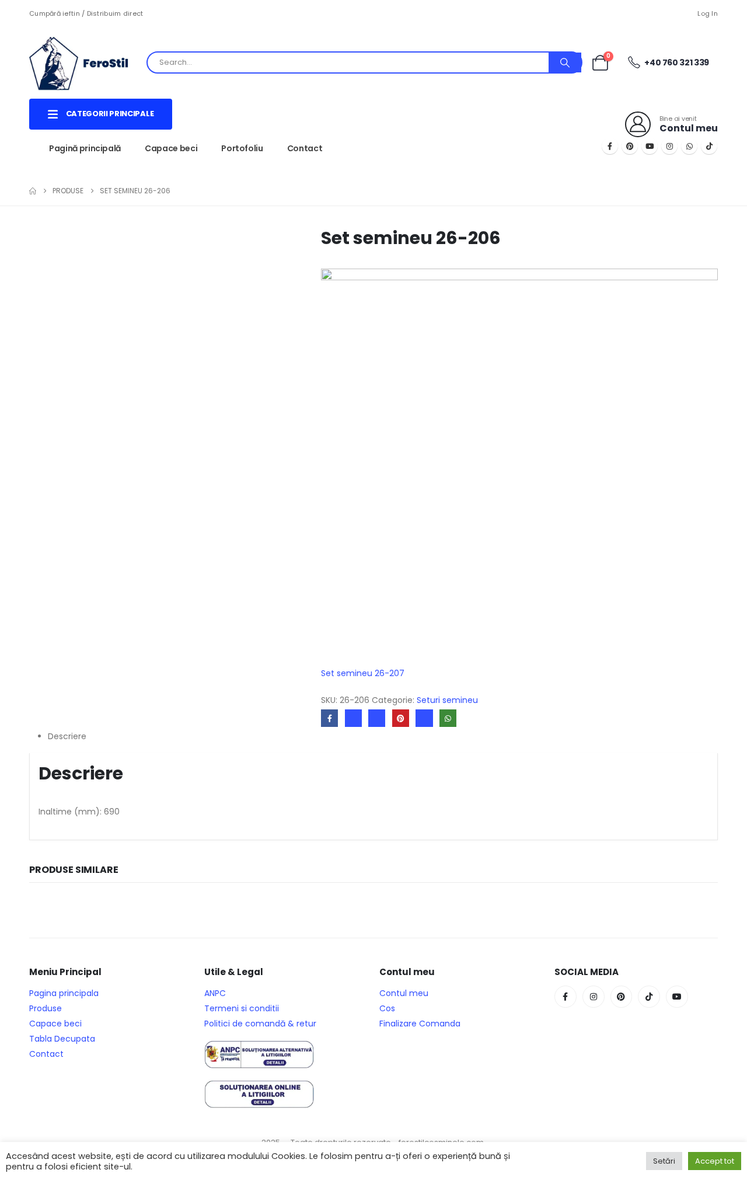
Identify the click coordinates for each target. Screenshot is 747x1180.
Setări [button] (664, 1161)
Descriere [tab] (67, 736)
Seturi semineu (447, 700)
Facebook (329, 717)
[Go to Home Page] (32, 191)
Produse (45, 1008)
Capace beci (171, 148)
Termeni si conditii (241, 1008)
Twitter (353, 717)
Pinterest (400, 717)
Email (424, 717)
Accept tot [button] (714, 1161)
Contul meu (403, 993)
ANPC (215, 993)
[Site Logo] (87, 62)
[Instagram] (669, 146)
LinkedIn (376, 717)
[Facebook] (610, 146)
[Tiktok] (709, 146)
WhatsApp (447, 717)
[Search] (565, 62)
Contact (305, 148)
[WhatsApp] (689, 146)
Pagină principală (85, 148)
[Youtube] (649, 146)
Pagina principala (64, 993)
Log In (707, 13)
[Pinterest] (630, 146)
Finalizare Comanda (419, 1023)
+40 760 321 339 (676, 62)
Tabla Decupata (62, 1039)
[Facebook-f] (565, 997)
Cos (387, 1008)
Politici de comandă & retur (260, 1023)
